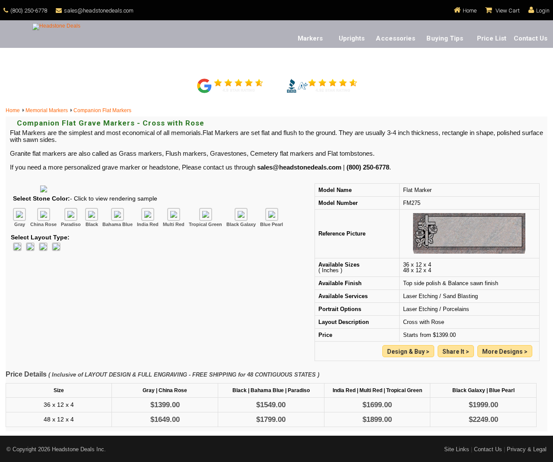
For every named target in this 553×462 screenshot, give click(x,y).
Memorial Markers (47, 110)
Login (543, 10)
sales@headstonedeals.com (98, 10)
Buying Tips (444, 38)
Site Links (456, 449)
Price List (492, 38)
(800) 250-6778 (28, 10)
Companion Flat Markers (102, 110)
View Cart (507, 10)
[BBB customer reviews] (322, 92)
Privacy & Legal (527, 449)
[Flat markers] (504, 352)
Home (470, 10)
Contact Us (531, 38)
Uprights (352, 38)
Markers (310, 38)
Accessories (395, 38)
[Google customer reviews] (231, 92)
